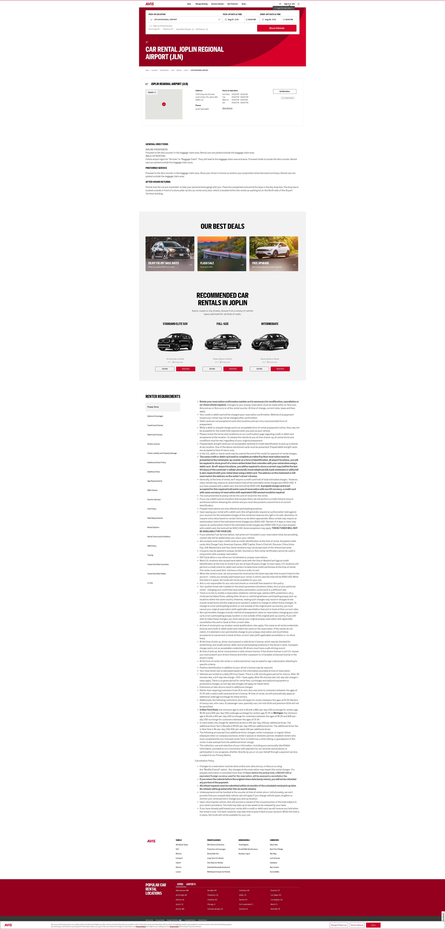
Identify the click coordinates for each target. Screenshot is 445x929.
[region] (222, 925)
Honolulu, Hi (243, 909)
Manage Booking (202, 4)
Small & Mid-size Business (248, 849)
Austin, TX (179, 904)
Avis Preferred (232, 4)
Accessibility (274, 872)
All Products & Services (215, 845)
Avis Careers (274, 867)
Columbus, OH (244, 890)
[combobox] (185, 19)
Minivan (178, 854)
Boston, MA (180, 909)
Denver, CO (243, 900)
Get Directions (285, 91)
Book (189, 4)
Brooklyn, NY (212, 890)
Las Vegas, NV (276, 895)
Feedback (273, 863)
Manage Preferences (173, 920)
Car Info (165, 369)
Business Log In (244, 854)
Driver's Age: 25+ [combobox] (154, 29)
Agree (373, 925)
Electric (178, 867)
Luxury (178, 872)
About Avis (274, 845)
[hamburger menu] (298, 4)
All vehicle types (182, 845)
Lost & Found (275, 858)
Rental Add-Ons (213, 854)
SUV (177, 849)
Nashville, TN (275, 909)
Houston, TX (275, 890)
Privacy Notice (141, 926)
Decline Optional (357, 925)
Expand (150, 92)
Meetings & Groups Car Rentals (218, 872)
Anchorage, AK (181, 895)
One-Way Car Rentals (215, 863)
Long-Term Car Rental (215, 858)
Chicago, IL (211, 904)
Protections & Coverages (216, 849)
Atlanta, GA (180, 900)
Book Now (185, 369)
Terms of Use (174, 926)
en (280, 4)
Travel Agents (244, 845)
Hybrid (178, 863)
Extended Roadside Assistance (218, 867)
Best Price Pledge (276, 849)
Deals (244, 4)
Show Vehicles (276, 28)
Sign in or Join (289, 4)
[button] (164, 104)
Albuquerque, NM (182, 890)
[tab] (181, 884)
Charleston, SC (212, 895)
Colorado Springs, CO (215, 909)
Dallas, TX (242, 895)
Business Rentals (217, 4)
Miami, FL (274, 904)
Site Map (273, 854)
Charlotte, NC (212, 900)
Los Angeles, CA (276, 900)
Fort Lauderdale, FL (246, 904)
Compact (179, 858)
